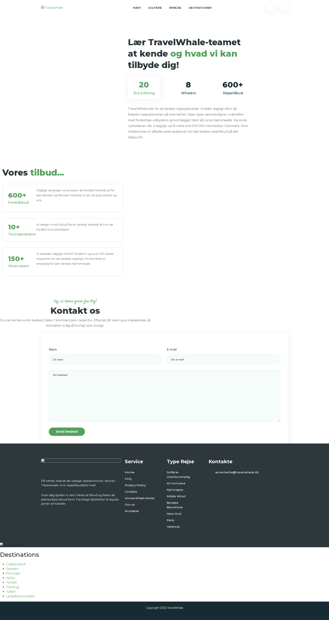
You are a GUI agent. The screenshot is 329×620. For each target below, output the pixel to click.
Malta (10, 578)
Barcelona (175, 507)
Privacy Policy (135, 485)
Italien (11, 591)
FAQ (128, 479)
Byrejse (175, 8)
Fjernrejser (175, 490)
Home (129, 472)
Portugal (13, 573)
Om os (130, 504)
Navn (53, 349)
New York (174, 513)
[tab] (144, 87)
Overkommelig (178, 477)
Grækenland (16, 564)
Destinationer (200, 8)
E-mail (172, 349)
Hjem (137, 8)
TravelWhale (175, 608)
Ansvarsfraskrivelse (140, 498)
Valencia (173, 526)
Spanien (12, 569)
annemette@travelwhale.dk (237, 472)
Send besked (67, 431)
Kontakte (132, 511)
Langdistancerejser (20, 596)
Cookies (131, 491)
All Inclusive (176, 483)
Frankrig (12, 587)
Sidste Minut (176, 496)
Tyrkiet (11, 582)
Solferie (155, 8)
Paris (170, 520)
